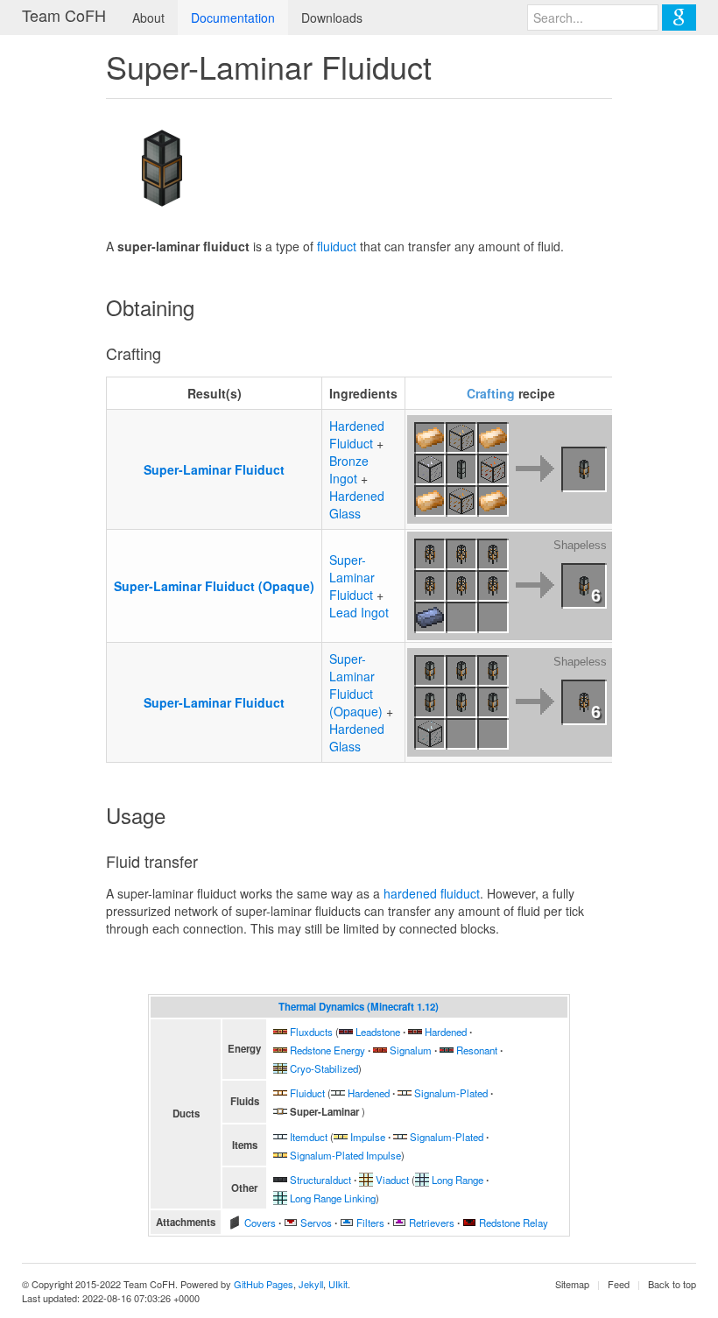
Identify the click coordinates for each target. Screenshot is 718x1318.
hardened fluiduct (432, 893)
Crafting (491, 393)
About (148, 17)
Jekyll (311, 1284)
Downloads (332, 17)
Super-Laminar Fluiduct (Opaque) (214, 586)
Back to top (672, 1284)
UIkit (338, 1284)
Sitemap (572, 1284)
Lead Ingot (359, 612)
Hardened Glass (356, 504)
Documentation (233, 17)
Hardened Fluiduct (356, 434)
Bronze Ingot (349, 469)
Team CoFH (64, 15)
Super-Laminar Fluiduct (214, 469)
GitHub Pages (263, 1284)
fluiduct (336, 246)
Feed (619, 1284)
